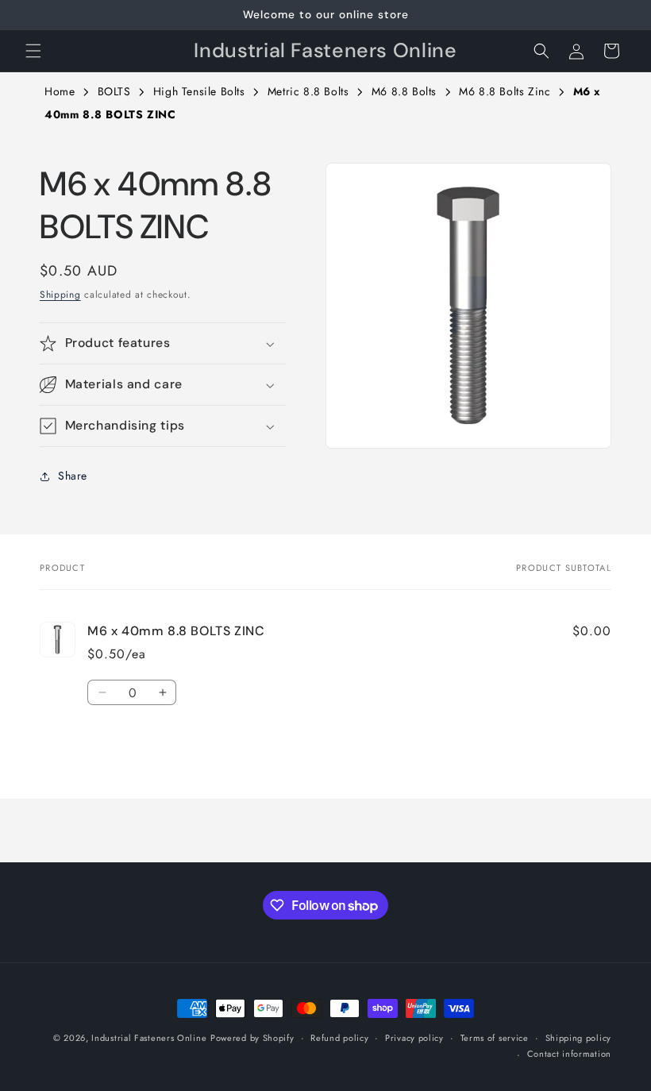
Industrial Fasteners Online (148, 1037)
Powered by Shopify (252, 1037)
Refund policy (339, 1037)
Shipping (60, 294)
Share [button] (72, 476)
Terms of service (494, 1037)
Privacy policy (414, 1037)
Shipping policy (578, 1037)
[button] (33, 50)
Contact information (569, 1053)
